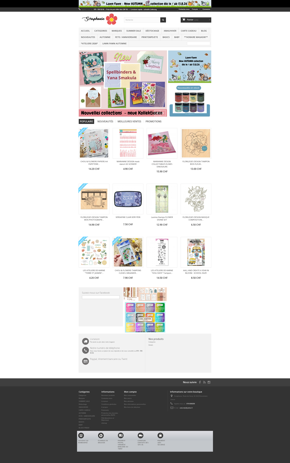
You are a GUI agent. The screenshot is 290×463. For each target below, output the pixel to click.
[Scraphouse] (100, 19)
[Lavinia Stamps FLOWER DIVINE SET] (162, 199)
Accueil (85, 30)
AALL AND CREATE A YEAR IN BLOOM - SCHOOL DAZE (196, 271)
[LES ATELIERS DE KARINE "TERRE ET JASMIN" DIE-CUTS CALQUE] (94, 252)
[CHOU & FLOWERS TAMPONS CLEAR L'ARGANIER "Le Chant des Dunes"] (128, 252)
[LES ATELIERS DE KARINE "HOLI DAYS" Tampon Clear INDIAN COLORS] (162, 252)
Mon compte (130, 391)
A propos (104, 407)
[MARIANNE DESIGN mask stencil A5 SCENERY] (128, 143)
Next (163, 113)
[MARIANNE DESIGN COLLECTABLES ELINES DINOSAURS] (162, 143)
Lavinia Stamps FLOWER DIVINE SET (162, 218)
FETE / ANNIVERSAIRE (126, 37)
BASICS (166, 37)
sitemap (104, 423)
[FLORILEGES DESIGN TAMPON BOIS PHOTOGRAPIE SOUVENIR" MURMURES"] (94, 199)
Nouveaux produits (108, 395)
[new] (103, 83)
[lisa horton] (145, 317)
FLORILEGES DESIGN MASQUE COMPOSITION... (196, 218)
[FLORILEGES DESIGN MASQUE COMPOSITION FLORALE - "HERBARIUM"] (196, 199)
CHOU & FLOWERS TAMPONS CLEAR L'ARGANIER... (128, 271)
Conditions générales (108, 404)
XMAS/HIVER (170, 30)
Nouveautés (105, 121)
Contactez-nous (184, 9)
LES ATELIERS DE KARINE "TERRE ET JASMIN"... (94, 271)
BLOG (204, 30)
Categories (100, 30)
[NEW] (189, 66)
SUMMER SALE (133, 30)
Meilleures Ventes (129, 121)
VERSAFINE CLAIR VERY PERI (128, 217)
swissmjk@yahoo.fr (186, 408)
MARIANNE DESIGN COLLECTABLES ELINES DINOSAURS (162, 164)
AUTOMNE (105, 37)
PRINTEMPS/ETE (149, 37)
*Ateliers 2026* (89, 43)
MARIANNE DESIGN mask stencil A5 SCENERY (128, 162)
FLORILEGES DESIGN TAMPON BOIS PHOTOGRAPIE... (94, 218)
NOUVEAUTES (88, 37)
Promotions (153, 121)
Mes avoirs (128, 398)
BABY (176, 37)
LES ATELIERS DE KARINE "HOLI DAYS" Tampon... (162, 271)
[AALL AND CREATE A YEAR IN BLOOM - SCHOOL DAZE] (196, 252)
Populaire (86, 121)
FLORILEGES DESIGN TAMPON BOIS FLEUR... (196, 162)
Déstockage (152, 30)
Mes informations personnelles (135, 404)
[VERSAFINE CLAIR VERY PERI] (128, 199)
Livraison (104, 401)
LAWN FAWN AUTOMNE (114, 43)
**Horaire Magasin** (196, 37)
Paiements (105, 410)
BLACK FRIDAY (84, 428)
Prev (157, 113)
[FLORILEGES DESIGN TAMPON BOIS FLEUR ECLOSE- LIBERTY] (196, 143)
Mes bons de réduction (132, 407)
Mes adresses (129, 401)
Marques (117, 30)
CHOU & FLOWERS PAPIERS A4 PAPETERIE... (94, 162)
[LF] (145, 3)
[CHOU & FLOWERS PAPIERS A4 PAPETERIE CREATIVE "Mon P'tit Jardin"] (94, 143)
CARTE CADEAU (188, 30)
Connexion (206, 9)
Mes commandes (130, 395)
